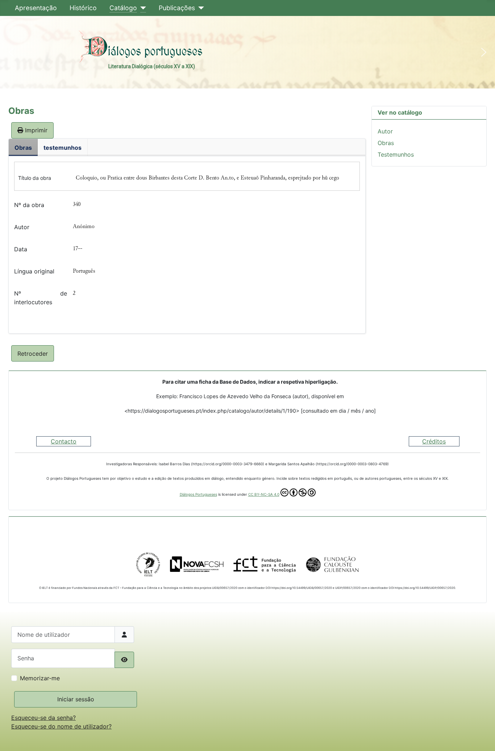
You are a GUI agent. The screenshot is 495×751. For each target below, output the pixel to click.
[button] (11, 52)
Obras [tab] (23, 147)
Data (20, 249)
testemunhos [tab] (62, 147)
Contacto (63, 441)
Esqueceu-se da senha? (43, 717)
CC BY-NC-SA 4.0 (263, 494)
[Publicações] (199, 8)
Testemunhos (396, 154)
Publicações (177, 8)
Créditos (434, 441)
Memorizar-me (40, 678)
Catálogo (123, 8)
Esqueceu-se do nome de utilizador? (61, 726)
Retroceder (32, 353)
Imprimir (35, 130)
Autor (21, 227)
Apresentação (36, 8)
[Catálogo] (141, 8)
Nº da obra (29, 205)
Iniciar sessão (75, 699)
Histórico (83, 8)
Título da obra (34, 178)
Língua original (34, 271)
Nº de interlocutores (40, 298)
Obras (386, 143)
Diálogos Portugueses (198, 494)
